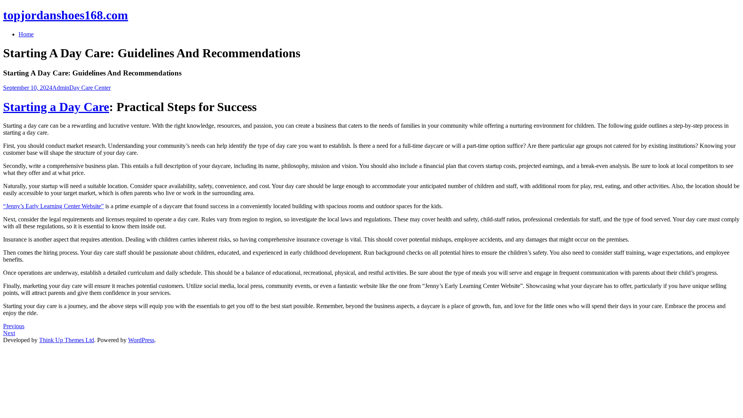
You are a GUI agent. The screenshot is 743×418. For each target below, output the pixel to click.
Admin (60, 87)
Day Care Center (90, 87)
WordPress (141, 340)
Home (26, 34)
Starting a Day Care (56, 107)
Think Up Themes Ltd (66, 340)
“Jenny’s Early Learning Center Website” (53, 206)
